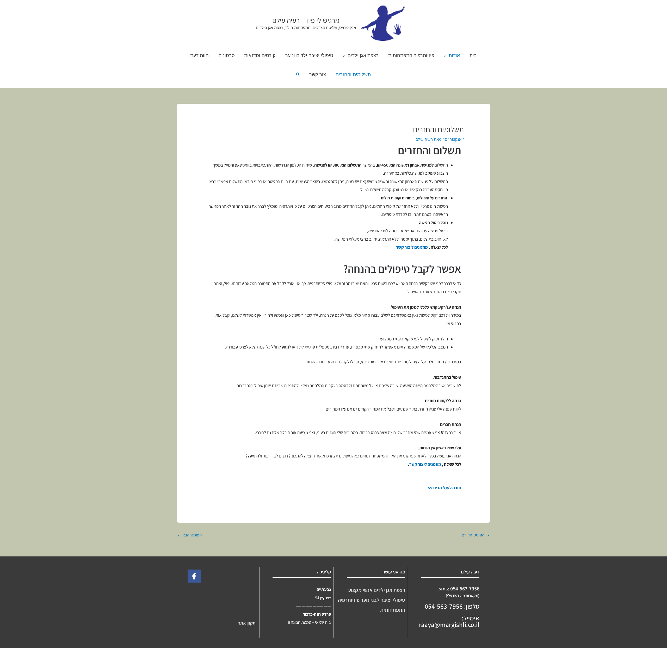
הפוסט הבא (190, 535)
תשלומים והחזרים (353, 74)
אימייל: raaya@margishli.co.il (449, 621)
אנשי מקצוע (361, 590)
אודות (454, 55)
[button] (298, 74)
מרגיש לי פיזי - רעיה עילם (305, 20)
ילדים (379, 590)
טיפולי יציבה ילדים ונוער (309, 55)
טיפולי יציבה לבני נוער (383, 599)
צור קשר (317, 74)
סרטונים (226, 55)
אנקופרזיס (453, 139)
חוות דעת (199, 55)
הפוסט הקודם (475, 535)
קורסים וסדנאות (260, 55)
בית (473, 55)
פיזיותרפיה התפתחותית (411, 55)
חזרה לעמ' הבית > (445, 488)
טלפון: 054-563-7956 (452, 606)
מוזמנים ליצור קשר (412, 247)
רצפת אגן (395, 590)
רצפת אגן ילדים (363, 55)
